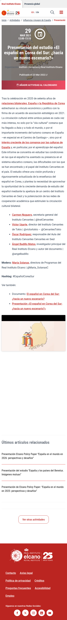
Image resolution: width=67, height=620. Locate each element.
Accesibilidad (42, 588)
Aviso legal (26, 573)
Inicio (4, 20)
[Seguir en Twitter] (25, 613)
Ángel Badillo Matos (23, 244)
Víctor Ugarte (19, 224)
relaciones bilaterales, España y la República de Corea (33, 103)
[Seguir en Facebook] (17, 613)
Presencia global (32, 4)
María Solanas (20, 262)
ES (32, 12)
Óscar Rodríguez (21, 234)
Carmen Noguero (22, 214)
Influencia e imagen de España (37, 20)
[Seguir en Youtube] (50, 613)
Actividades (15, 20)
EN (37, 12)
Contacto (11, 573)
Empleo (10, 595)
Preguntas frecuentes (18, 588)
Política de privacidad (18, 580)
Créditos (39, 580)
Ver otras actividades (33, 519)
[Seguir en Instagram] (33, 613)
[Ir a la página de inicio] (12, 13)
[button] (52, 12)
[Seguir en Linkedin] (41, 613)
